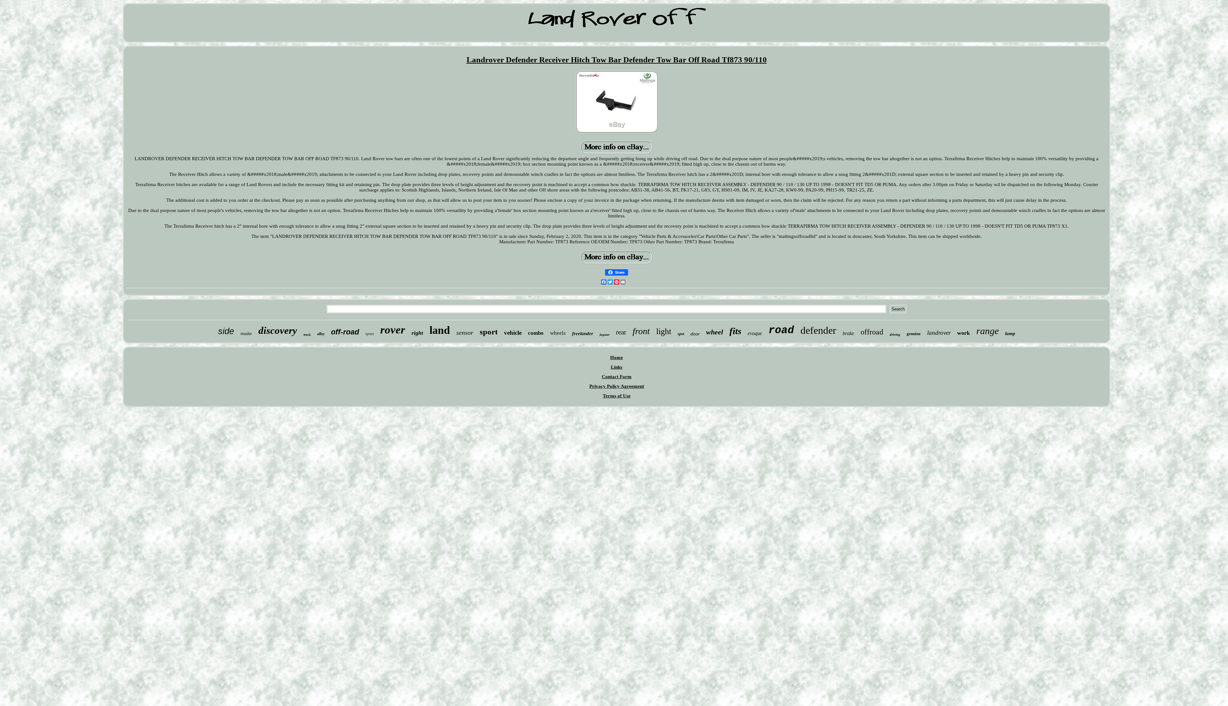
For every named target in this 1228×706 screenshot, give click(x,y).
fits (735, 331)
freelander (582, 333)
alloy (321, 334)
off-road (345, 332)
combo (536, 333)
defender (818, 330)
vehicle (513, 332)
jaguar (605, 334)
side (226, 331)
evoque (755, 333)
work (963, 333)
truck (307, 334)
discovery (277, 330)
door (695, 333)
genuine (914, 333)
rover (392, 330)
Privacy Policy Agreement (616, 386)
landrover (939, 332)
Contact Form (617, 376)
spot (681, 334)
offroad (872, 332)
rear (621, 332)
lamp (1010, 333)
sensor (464, 332)
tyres (370, 333)
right (417, 333)
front (641, 331)
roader (246, 333)
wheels (558, 333)
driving (895, 334)
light (663, 331)
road (781, 330)
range (987, 331)
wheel (714, 332)
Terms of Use (617, 395)
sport (489, 331)
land (439, 330)
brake (848, 333)
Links (616, 367)
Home (616, 357)
